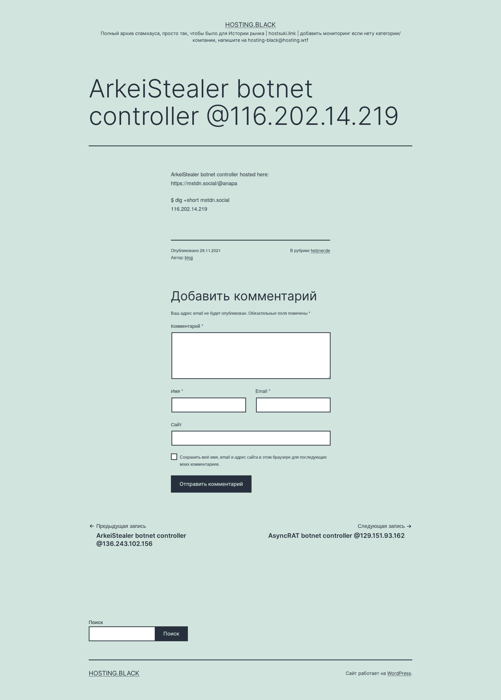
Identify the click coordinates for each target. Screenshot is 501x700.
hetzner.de (320, 250)
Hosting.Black (250, 24)
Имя (177, 390)
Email (262, 390)
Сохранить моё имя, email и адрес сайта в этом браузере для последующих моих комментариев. (253, 460)
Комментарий (187, 325)
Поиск (96, 622)
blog (189, 257)
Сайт (176, 424)
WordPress (399, 673)
